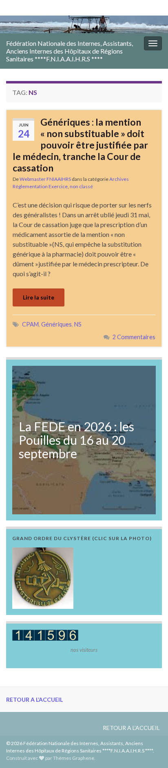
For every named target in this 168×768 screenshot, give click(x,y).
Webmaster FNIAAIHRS (45, 179)
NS (78, 324)
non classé (81, 186)
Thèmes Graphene (73, 758)
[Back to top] (149, 749)
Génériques (56, 324)
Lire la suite (38, 297)
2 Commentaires (134, 336)
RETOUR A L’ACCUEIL (34, 699)
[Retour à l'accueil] (84, 24)
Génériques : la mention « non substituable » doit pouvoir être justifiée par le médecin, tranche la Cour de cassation (80, 144)
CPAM (30, 324)
